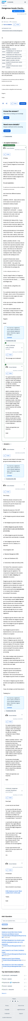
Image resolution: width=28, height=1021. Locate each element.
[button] (14, 24)
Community (10, 2)
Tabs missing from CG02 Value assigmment (12, 964)
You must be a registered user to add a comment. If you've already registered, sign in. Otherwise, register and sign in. (13, 331)
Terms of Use (21, 1005)
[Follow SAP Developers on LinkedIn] (17, 1001)
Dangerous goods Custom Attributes (11, 958)
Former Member (10, 18)
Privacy (7, 1005)
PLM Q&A (5, 5)
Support (21, 1013)
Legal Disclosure (21, 1009)
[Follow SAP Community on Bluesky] (12, 1001)
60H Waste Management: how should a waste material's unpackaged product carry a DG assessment (13, 942)
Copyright (7, 1009)
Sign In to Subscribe (18, 11)
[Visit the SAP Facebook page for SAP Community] (10, 1001)
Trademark (7, 1013)
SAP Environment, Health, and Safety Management (12, 30)
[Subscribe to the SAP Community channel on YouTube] (15, 1001)
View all (4, 993)
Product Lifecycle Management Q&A (12, 945)
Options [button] (25, 11)
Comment (22, 103)
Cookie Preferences (7, 1017)
